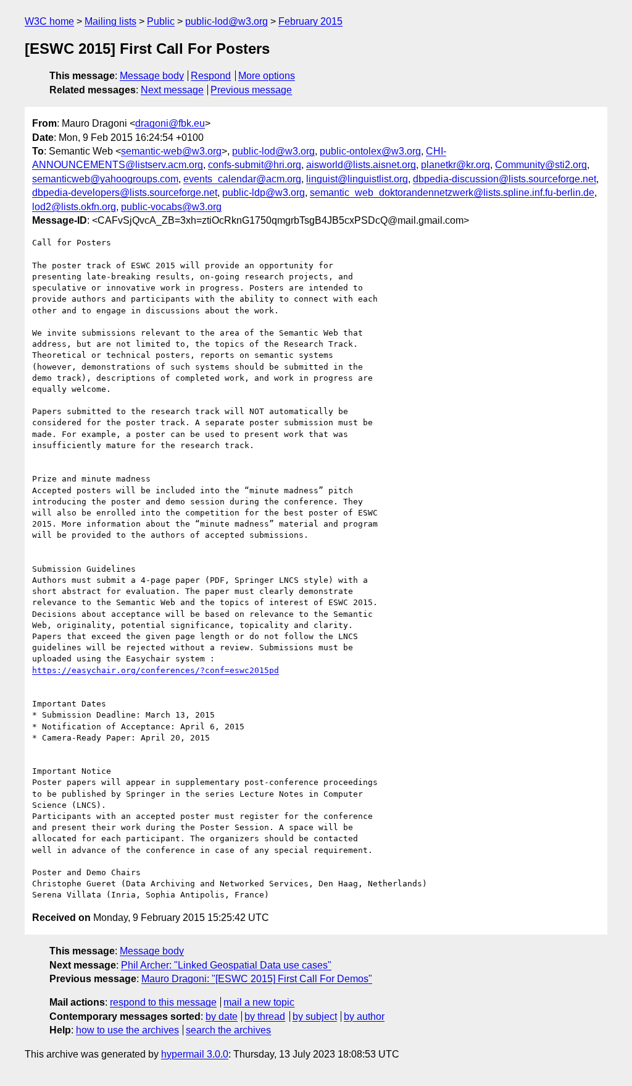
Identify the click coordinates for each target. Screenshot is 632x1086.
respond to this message (163, 1002)
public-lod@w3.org (226, 21)
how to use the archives (127, 1030)
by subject (315, 1016)
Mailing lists (110, 21)
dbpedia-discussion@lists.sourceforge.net (504, 179)
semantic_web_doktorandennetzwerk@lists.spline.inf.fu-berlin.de (452, 192)
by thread (264, 1016)
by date (222, 1016)
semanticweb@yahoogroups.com (105, 179)
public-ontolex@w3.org (370, 151)
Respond (211, 75)
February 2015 (310, 21)
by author (364, 1016)
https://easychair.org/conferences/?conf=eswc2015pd (155, 670)
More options (266, 75)
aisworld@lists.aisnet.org (361, 164)
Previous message (251, 90)
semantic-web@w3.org (171, 151)
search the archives (228, 1030)
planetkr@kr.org (455, 164)
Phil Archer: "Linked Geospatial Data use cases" (226, 965)
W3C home (49, 21)
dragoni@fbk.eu (170, 123)
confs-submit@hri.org (254, 164)
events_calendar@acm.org (242, 179)
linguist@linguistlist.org (357, 179)
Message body (152, 75)
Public (161, 21)
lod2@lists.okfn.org (74, 207)
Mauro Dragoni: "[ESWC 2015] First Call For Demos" (256, 979)
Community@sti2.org (541, 164)
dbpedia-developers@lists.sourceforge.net (124, 192)
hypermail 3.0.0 (194, 1054)
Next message (172, 90)
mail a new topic (258, 1002)
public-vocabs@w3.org (171, 207)
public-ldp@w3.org (263, 192)
